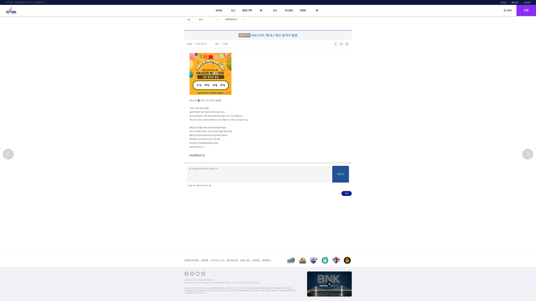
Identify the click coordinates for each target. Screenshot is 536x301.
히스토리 (289, 10)
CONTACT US (217, 260)
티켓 (526, 10)
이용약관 (204, 260)
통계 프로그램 (232, 260)
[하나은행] (324, 258)
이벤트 (303, 10)
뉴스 (233, 10)
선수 (275, 10)
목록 (346, 193)
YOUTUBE (9, 2)
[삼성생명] (291, 258)
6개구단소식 (231, 19)
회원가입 (514, 2)
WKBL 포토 (245, 260)
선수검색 (527, 2)
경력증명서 (266, 260)
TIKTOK (30, 2)
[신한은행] (302, 258)
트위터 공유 (341, 44)
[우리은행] (313, 258)
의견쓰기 (340, 174)
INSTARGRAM (20, 2)
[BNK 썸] (336, 258)
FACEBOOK (38, 2)
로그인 (503, 2)
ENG (509, 10)
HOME (189, 19)
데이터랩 (255, 260)
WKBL (219, 10)
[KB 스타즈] (347, 258)
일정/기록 (247, 10)
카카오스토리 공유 (347, 44)
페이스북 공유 (336, 44)
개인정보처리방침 (191, 260)
